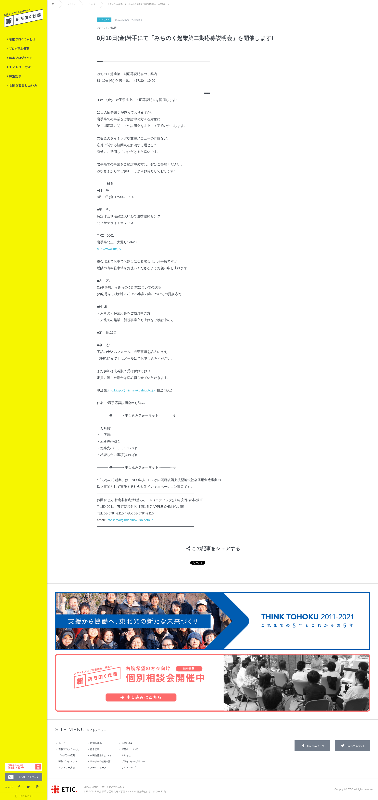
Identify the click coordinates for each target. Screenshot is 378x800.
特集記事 (23, 76)
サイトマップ (128, 767)
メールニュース (98, 767)
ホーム (62, 743)
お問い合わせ (128, 743)
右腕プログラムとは (23, 39)
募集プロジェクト (23, 58)
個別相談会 (96, 743)
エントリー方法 (23, 67)
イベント (92, 4)
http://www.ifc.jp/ (109, 249)
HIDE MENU (25, 796)
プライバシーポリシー (133, 761)
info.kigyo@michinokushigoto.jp (131, 390)
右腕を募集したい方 (23, 85)
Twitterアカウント (355, 746)
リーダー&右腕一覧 (100, 761)
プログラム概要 (23, 48)
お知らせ (71, 4)
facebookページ (315, 746)
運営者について (129, 749)
